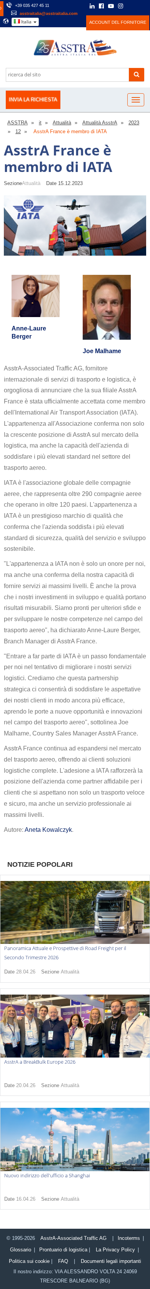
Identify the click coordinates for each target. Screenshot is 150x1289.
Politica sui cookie (29, 1261)
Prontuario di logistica (63, 1250)
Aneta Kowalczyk (48, 829)
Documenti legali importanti (111, 1261)
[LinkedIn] (92, 6)
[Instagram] (120, 6)
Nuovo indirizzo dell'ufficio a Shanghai (47, 1175)
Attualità (31, 183)
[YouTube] (111, 6)
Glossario (20, 1250)
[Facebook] (101, 6)
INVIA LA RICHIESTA (33, 99)
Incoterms (129, 1238)
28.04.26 (25, 972)
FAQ (63, 1261)
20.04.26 (25, 1085)
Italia (26, 21)
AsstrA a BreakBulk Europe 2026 (39, 1061)
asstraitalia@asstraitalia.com (49, 13)
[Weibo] (131, 6)
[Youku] (141, 6)
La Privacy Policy (115, 1250)
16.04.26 (25, 1199)
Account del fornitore (117, 22)
